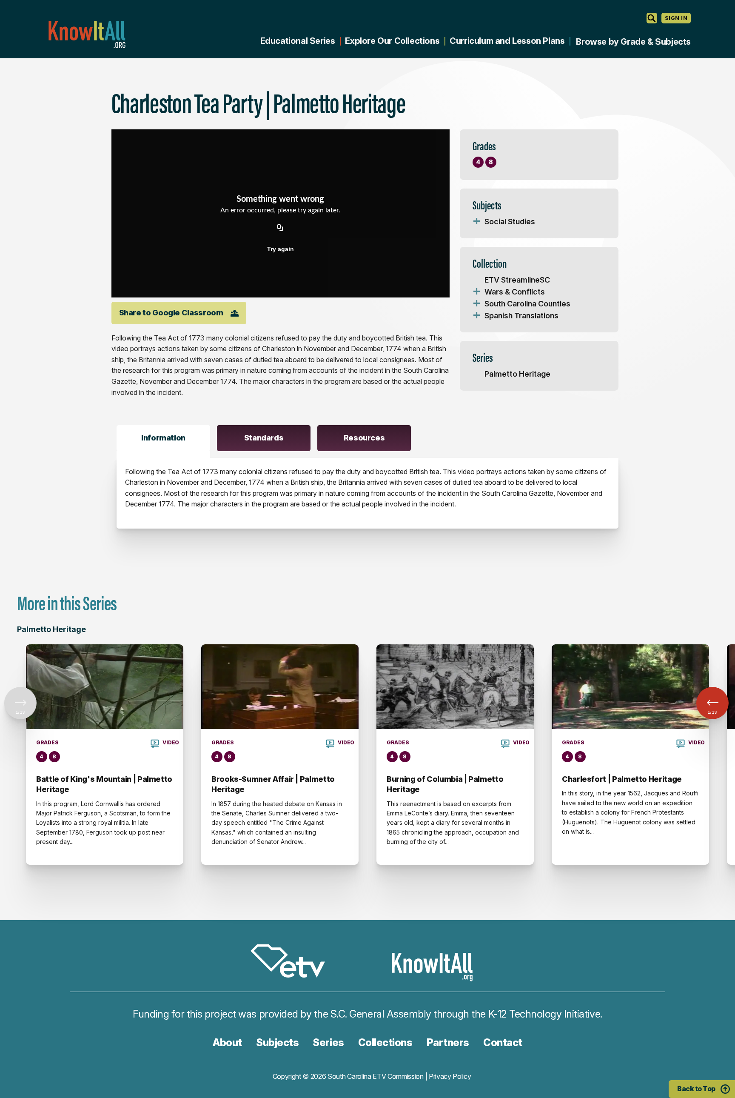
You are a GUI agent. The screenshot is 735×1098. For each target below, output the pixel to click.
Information (163, 437)
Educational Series (297, 41)
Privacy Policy (450, 1076)
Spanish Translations (521, 315)
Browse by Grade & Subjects (633, 42)
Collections (385, 1042)
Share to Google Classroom (171, 312)
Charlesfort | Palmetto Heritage (622, 779)
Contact (502, 1042)
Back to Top (696, 1088)
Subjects (277, 1042)
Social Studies (509, 221)
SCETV (292, 962)
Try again (280, 249)
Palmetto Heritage (517, 373)
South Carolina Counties (527, 303)
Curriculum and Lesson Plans (507, 41)
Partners (448, 1042)
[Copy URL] (280, 228)
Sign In (676, 18)
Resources (364, 437)
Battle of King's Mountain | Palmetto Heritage (104, 784)
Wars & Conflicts (514, 291)
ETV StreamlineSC (517, 279)
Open (477, 222)
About (227, 1042)
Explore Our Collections (392, 41)
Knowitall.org (86, 34)
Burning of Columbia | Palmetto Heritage (445, 784)
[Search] (652, 18)
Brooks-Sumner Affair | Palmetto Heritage (273, 784)
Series (328, 1042)
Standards (264, 437)
